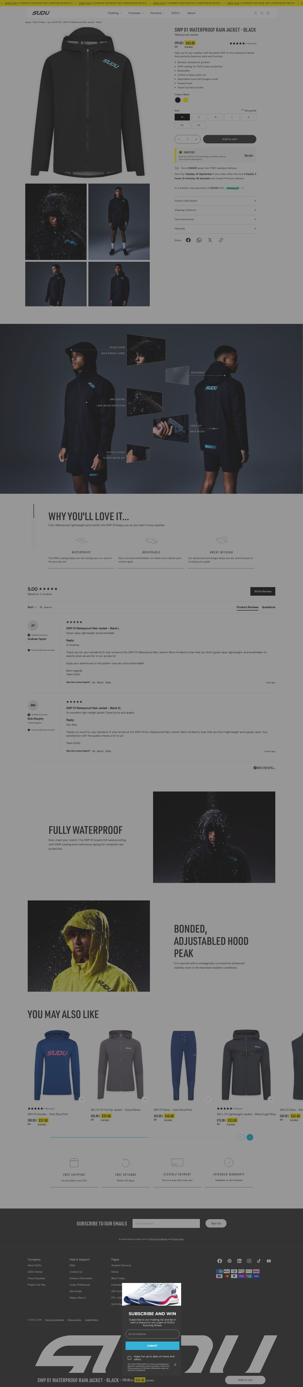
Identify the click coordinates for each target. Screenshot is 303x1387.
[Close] (177, 1287)
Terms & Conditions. (136, 1370)
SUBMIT (152, 1345)
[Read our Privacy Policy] (175, 1365)
